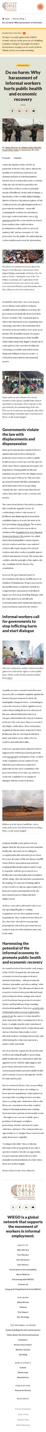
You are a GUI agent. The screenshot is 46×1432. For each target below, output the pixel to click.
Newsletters (23, 1377)
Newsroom (23, 1372)
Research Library (23, 1390)
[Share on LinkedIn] (19, 111)
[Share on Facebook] (12, 111)
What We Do (23, 1302)
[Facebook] (20, 1207)
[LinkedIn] (26, 1207)
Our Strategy (23, 1317)
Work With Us (23, 1274)
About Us (23, 1245)
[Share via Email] (33, 111)
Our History (23, 1264)
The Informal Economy (23, 1325)
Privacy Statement (23, 1409)
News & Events (23, 1363)
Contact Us (23, 1284)
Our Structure (23, 1260)
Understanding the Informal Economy (23, 1330)
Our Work (23, 1297)
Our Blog (23, 1354)
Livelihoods (23, 65)
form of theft (24, 524)
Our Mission (23, 1255)
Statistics (23, 1340)
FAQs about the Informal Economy (23, 1335)
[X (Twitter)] (13, 1207)
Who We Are (23, 1250)
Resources (23, 1399)
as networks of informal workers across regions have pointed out (23, 1012)
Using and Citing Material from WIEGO (23, 1289)
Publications (23, 1386)
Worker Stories (23, 1349)
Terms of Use (23, 1414)
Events (23, 1367)
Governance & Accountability (23, 1269)
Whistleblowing (23, 1425)
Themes (23, 1307)
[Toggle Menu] (40, 7)
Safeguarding (23, 1420)
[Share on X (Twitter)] (26, 111)
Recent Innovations (23, 1345)
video (9, 678)
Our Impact (23, 1312)
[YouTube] (33, 1207)
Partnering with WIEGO (23, 1279)
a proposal (11, 757)
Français (6, 158)
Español (17, 158)
